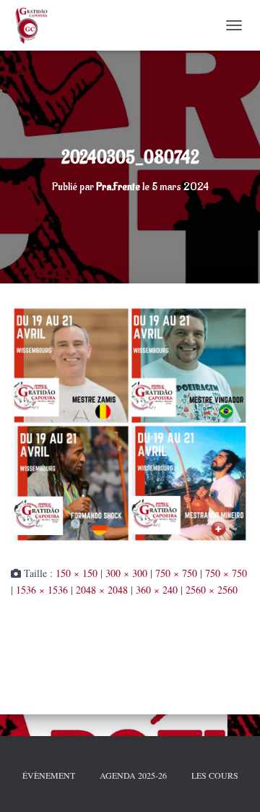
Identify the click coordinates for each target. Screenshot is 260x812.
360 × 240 (157, 590)
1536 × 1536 (42, 590)
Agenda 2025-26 (133, 775)
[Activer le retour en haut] (231, 783)
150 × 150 (77, 573)
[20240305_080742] (130, 422)
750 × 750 (176, 573)
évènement (48, 775)
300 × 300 (126, 573)
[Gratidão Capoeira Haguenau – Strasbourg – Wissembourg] (36, 25)
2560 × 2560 (212, 590)
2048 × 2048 (102, 590)
